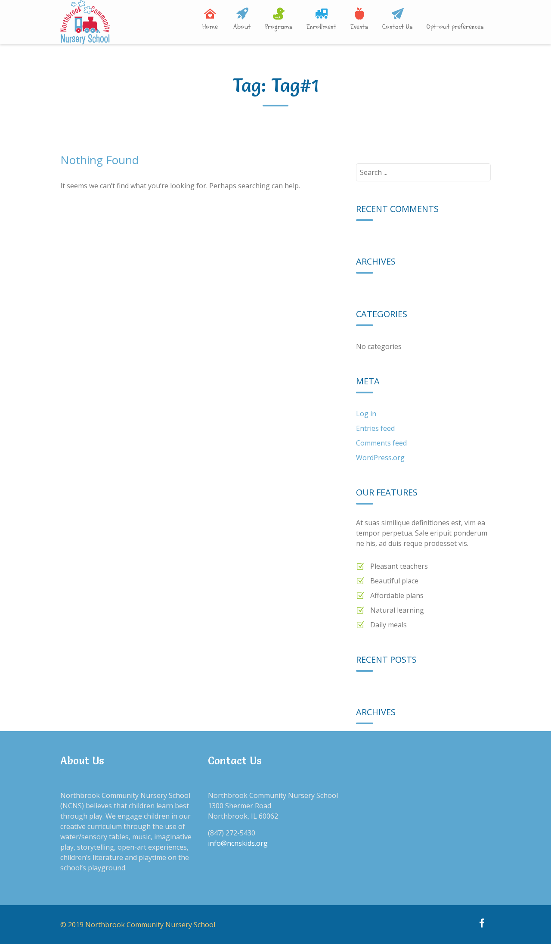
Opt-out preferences (455, 26)
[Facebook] (481, 924)
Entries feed (375, 428)
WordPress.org (380, 457)
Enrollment (321, 26)
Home (210, 26)
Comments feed (381, 443)
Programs (279, 26)
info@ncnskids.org (238, 843)
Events (359, 26)
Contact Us (397, 26)
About (242, 26)
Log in (366, 413)
